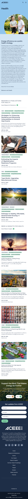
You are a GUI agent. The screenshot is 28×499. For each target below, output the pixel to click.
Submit (5, 421)
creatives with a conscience (17, 497)
